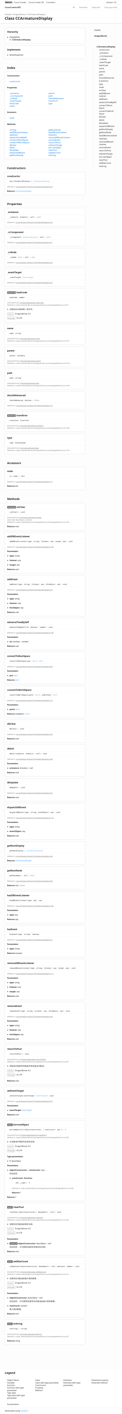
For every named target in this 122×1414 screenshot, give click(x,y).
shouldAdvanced (56, 98)
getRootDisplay (16, 155)
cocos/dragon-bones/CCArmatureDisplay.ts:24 (34, 187)
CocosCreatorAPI (13, 7)
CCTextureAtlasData (27, 303)
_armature (14, 93)
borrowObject (54, 147)
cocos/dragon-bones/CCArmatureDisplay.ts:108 (34, 547)
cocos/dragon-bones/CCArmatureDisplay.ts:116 (34, 818)
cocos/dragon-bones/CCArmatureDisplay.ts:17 (34, 482)
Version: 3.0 (111, 2)
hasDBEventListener (57, 132)
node (12, 118)
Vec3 (34, 661)
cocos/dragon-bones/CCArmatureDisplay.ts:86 (34, 759)
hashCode (14, 103)
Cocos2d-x (50, 2)
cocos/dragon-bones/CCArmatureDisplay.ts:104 (34, 906)
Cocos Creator (20, 2)
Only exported (110, 7)
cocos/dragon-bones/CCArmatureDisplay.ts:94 (34, 793)
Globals (8, 14)
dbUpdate (14, 150)
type (50, 103)
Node (20, 257)
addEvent (14, 135)
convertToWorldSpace (19, 142)
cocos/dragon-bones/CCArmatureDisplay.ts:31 (34, 940)
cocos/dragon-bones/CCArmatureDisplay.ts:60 (34, 666)
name (12, 106)
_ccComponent (16, 96)
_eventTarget (15, 101)
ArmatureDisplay (30, 237)
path (50, 96)
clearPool (52, 150)
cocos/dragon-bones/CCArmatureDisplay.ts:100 (34, 633)
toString (52, 155)
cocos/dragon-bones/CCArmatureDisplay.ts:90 (34, 734)
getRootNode (54, 130)
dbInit (12, 147)
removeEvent (54, 140)
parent (51, 93)
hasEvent (52, 135)
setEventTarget (55, 145)
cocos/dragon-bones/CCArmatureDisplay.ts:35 (34, 590)
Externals (96, 7)
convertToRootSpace (19, 140)
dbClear (13, 145)
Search (66, 7)
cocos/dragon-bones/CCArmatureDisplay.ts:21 (34, 242)
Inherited (83, 7)
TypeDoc (24, 1410)
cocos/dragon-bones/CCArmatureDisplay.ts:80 (34, 881)
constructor (15, 81)
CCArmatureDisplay (36, 14)
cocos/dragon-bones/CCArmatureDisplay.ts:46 (34, 856)
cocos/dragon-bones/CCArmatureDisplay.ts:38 (34, 1016)
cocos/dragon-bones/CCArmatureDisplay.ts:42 (34, 1101)
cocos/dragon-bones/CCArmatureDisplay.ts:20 (34, 262)
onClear (13, 130)
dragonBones (19, 14)
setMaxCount (54, 153)
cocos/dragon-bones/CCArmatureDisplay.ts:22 (34, 283)
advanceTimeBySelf (18, 137)
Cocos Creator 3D (36, 2)
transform (53, 101)
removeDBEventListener (59, 137)
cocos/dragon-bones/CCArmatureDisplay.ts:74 (34, 700)
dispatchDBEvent (17, 153)
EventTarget (28, 277)
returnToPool (54, 142)
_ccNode (13, 98)
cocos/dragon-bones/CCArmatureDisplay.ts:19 (34, 406)
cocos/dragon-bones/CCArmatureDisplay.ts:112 (34, 974)
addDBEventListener (19, 132)
